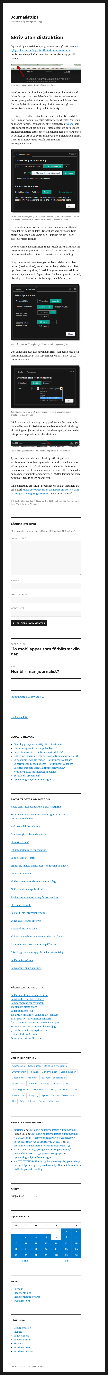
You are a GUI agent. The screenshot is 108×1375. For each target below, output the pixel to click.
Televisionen (72, 501)
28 (56, 1254)
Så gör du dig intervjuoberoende (29, 912)
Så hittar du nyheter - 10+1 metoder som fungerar (39, 936)
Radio (75, 1089)
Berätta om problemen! (27, 775)
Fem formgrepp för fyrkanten (27, 1003)
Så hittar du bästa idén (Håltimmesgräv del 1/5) (40, 767)
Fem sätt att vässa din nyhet (26, 920)
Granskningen (68, 1071)
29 (66, 1254)
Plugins (18, 1331)
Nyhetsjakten (60, 1083)
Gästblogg (18, 1077)
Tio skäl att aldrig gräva (24, 1006)
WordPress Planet (23, 1351)
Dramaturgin (19, 1071)
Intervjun (32, 1077)
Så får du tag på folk (22, 960)
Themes (18, 1343)
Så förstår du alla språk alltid (27, 889)
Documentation (22, 1327)
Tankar (55, 1095)
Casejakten (34, 1066)
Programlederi (40, 1089)
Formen (34, 1071)
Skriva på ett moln (21, 905)
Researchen (18, 1095)
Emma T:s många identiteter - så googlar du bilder (39, 865)
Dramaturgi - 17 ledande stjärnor (29, 834)
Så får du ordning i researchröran (29, 995)
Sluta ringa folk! (20, 842)
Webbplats (17, 608)
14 (56, 1243)
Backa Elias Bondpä (24, 501)
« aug (25, 1260)
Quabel (70, 123)
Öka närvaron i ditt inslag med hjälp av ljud (35, 1022)
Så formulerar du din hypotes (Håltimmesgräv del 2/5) (44, 763)
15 (66, 1243)
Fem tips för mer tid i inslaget (27, 999)
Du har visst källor (21, 873)
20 (46, 1249)
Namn (15, 580)
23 (76, 1249)
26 (36, 1254)
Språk (45, 1095)
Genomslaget (49, 1071)
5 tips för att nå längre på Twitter (29, 1030)
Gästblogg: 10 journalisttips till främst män (38, 744)
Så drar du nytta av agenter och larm (31, 1018)
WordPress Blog (22, 1347)
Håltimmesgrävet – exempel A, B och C (35, 748)
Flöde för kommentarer (27, 1296)
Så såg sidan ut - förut (23, 857)
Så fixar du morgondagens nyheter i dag (33, 881)
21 (56, 1249)
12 (36, 1243)
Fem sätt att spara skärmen (26, 968)
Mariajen (19, 1129)
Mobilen (32, 1083)
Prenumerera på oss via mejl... (27, 696)
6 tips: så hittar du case (24, 928)
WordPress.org (22, 1300)
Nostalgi (44, 1083)
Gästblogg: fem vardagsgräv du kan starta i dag (37, 952)
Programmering (60, 1089)
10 (16, 1243)
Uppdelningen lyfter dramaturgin (32, 779)
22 (66, 1249)
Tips (12, 504)
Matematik (18, 1083)
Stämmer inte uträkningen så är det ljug (33, 1026)
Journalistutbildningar (53, 1077)
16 (76, 1243)
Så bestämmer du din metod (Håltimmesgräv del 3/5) (43, 760)
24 (15, 1254)
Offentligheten (20, 1089)
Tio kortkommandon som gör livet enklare (34, 897)
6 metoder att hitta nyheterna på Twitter (34, 944)
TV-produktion (22, 504)
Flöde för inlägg (22, 1292)
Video (42, 1101)
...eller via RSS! (19, 717)
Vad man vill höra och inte (25, 826)
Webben (33, 504)
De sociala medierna (55, 1066)
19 (36, 1249)
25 (26, 1254)
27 (46, 1254)
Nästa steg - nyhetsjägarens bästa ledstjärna (36, 806)
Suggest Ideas (21, 1335)
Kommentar (18, 538)
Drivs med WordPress (35, 1366)
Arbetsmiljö (60, 501)
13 (46, 1243)
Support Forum (22, 1339)
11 (26, 1243)
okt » (67, 1260)
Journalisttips (25, 17)
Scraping (34, 1095)
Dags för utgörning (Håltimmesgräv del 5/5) (38, 752)
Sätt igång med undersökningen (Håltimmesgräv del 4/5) (46, 756)
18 (26, 1249)
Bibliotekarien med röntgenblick (29, 850)
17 (16, 1249)
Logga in (18, 1288)
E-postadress (20, 594)
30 (76, 1254)
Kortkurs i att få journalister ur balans (35, 771)
